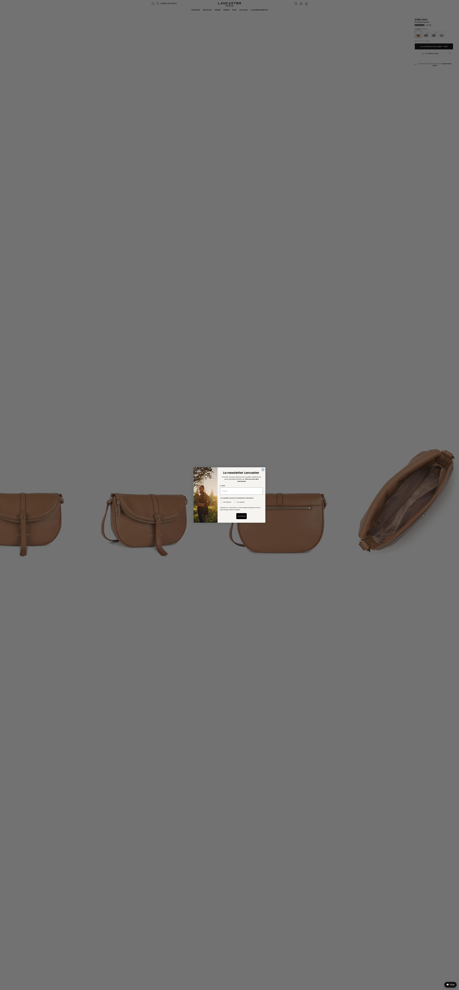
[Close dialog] (263, 470)
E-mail (222, 486)
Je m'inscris (242, 516)
